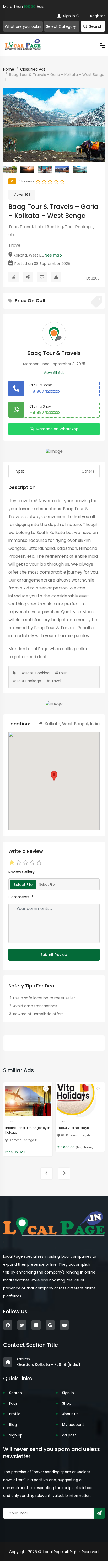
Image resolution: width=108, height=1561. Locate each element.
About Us (70, 1414)
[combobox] (61, 26)
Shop (66, 1403)
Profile (14, 1414)
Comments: (20, 897)
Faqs (13, 1403)
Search (95, 26)
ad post (69, 1435)
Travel (14, 245)
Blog (13, 1424)
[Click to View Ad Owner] (13, 277)
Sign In (68, 1392)
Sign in (69, 16)
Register (97, 16)
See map (53, 255)
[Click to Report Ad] (56, 277)
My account (73, 1424)
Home (8, 69)
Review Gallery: (21, 872)
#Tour (61, 673)
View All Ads (54, 372)
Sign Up (16, 1435)
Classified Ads (32, 69)
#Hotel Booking (35, 673)
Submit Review (54, 954)
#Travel (53, 681)
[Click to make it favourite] (42, 277)
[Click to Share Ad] (28, 277)
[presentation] (46, 1173)
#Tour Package (27, 681)
